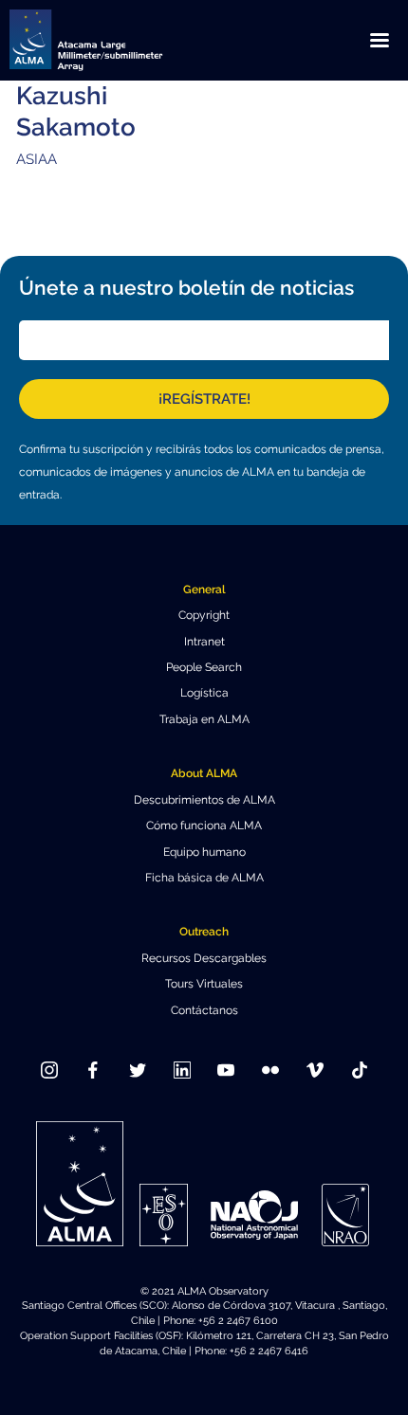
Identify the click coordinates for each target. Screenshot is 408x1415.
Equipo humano (204, 852)
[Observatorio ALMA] (109, 40)
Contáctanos (204, 1010)
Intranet (204, 641)
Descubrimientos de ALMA (204, 800)
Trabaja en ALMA (204, 719)
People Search (204, 667)
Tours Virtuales (204, 983)
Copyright (204, 615)
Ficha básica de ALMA (204, 877)
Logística (204, 692)
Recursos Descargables (204, 958)
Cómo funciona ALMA (204, 825)
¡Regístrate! (204, 399)
